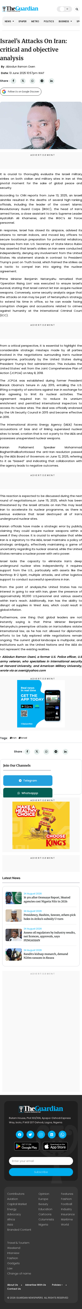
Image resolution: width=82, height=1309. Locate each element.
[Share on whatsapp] (32, 81)
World (65, 1224)
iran (14, 738)
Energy (11, 1209)
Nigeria (43, 1224)
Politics (49, 21)
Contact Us (14, 1288)
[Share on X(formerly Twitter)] (23, 81)
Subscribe (41, 1172)
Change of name (19, 1273)
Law (9, 1268)
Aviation (12, 1199)
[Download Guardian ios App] (55, 1146)
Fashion (66, 1199)
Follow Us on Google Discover (23, 91)
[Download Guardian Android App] (26, 1146)
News (8, 21)
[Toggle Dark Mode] (64, 9)
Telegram (30, 780)
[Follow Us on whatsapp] (62, 1134)
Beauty (43, 1204)
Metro (35, 21)
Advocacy (14, 1214)
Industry (66, 1209)
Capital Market (17, 1204)
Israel (24, 738)
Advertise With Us (35, 1284)
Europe (43, 1199)
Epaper (23, 21)
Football (66, 1204)
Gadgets (13, 1263)
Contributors (15, 1194)
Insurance (68, 1214)
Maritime (67, 1219)
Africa (11, 1219)
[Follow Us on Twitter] (30, 1134)
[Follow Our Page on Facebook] (20, 1134)
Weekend (13, 1248)
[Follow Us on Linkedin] (52, 1134)
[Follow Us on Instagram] (41, 1134)
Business (64, 21)
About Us (12, 1284)
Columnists (46, 1219)
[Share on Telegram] (42, 81)
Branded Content (19, 1230)
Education (45, 1209)
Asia (10, 1224)
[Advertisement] (41, 1032)
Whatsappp (30, 793)
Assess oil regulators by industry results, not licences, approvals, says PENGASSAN (50, 936)
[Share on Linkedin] (51, 81)
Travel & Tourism (18, 1243)
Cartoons (45, 1214)
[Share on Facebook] (13, 81)
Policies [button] (56, 1284)
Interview (13, 1253)
